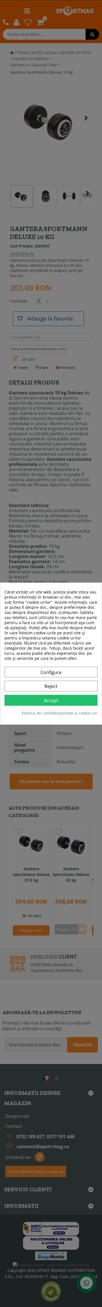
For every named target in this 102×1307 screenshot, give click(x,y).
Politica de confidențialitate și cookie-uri (59, 713)
